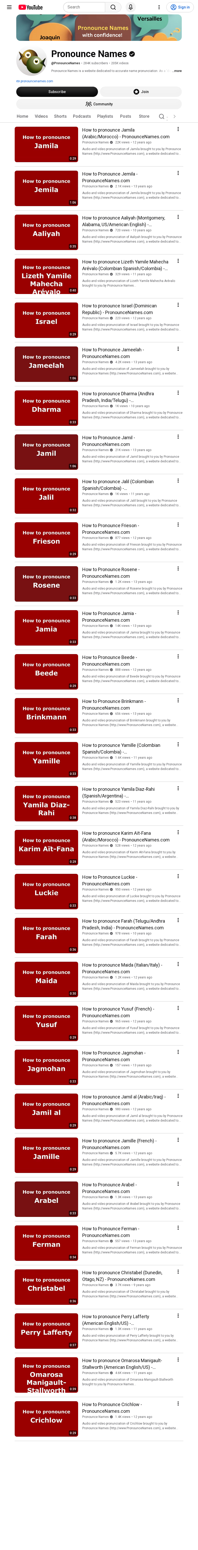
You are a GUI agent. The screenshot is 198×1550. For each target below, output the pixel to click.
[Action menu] (178, 129)
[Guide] (9, 7)
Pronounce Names (95, 142)
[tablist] (99, 116)
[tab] (22, 116)
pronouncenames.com (36, 81)
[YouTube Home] (30, 7)
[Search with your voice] (131, 7)
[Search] (113, 7)
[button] (174, 116)
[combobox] (86, 7)
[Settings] (159, 7)
